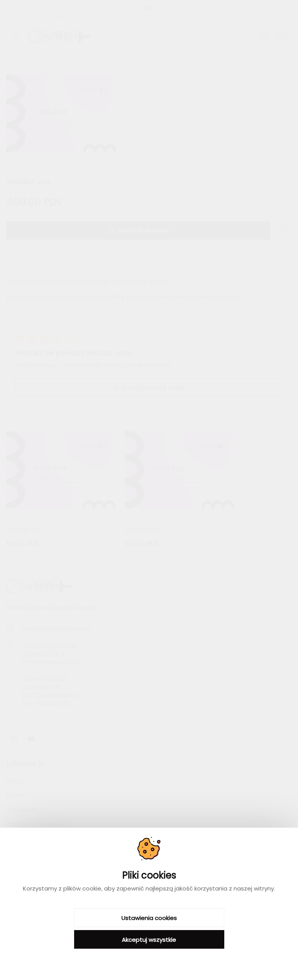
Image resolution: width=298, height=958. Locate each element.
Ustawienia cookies (149, 918)
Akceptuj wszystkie (149, 940)
